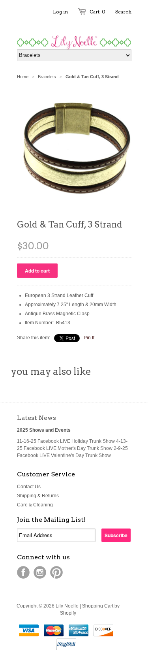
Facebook (23, 572)
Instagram (40, 572)
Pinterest (56, 572)
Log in (60, 12)
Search (123, 12)
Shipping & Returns (38, 495)
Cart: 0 (97, 12)
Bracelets (47, 76)
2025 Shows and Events (44, 430)
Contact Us (29, 486)
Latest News (36, 417)
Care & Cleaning (35, 505)
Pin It (89, 337)
